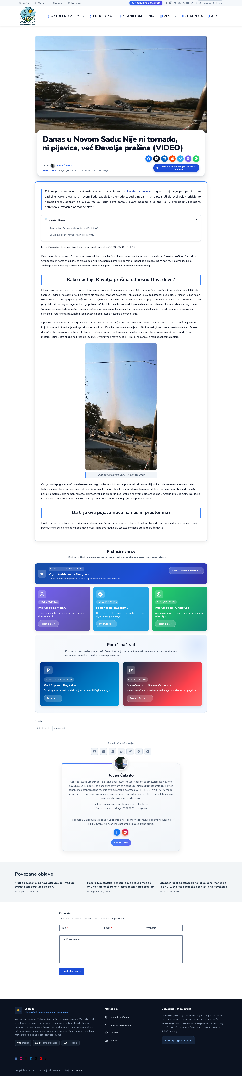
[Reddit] (172, 158)
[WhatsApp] (196, 158)
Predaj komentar (72, 971)
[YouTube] (187, 2)
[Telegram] (180, 158)
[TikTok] (192, 2)
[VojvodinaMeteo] (27, 16)
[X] (183, 2)
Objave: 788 (121, 842)
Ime (65, 928)
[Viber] (188, 158)
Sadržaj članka (57, 220)
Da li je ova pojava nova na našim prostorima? (72, 235)
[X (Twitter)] (156, 158)
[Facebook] (166, 2)
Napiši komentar (72, 939)
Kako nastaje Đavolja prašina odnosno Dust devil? (74, 228)
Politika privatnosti (120, 1025)
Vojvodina (49, 170)
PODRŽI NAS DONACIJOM (147, 3)
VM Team (77, 1070)
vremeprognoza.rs (176, 1040)
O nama (113, 1032)
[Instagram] (170, 2)
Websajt (151, 928)
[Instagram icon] (125, 832)
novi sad (59, 728)
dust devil (43, 728)
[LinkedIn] (179, 2)
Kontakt (113, 1040)
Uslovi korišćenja (119, 1017)
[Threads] (175, 2)
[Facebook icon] (117, 832)
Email (108, 928)
